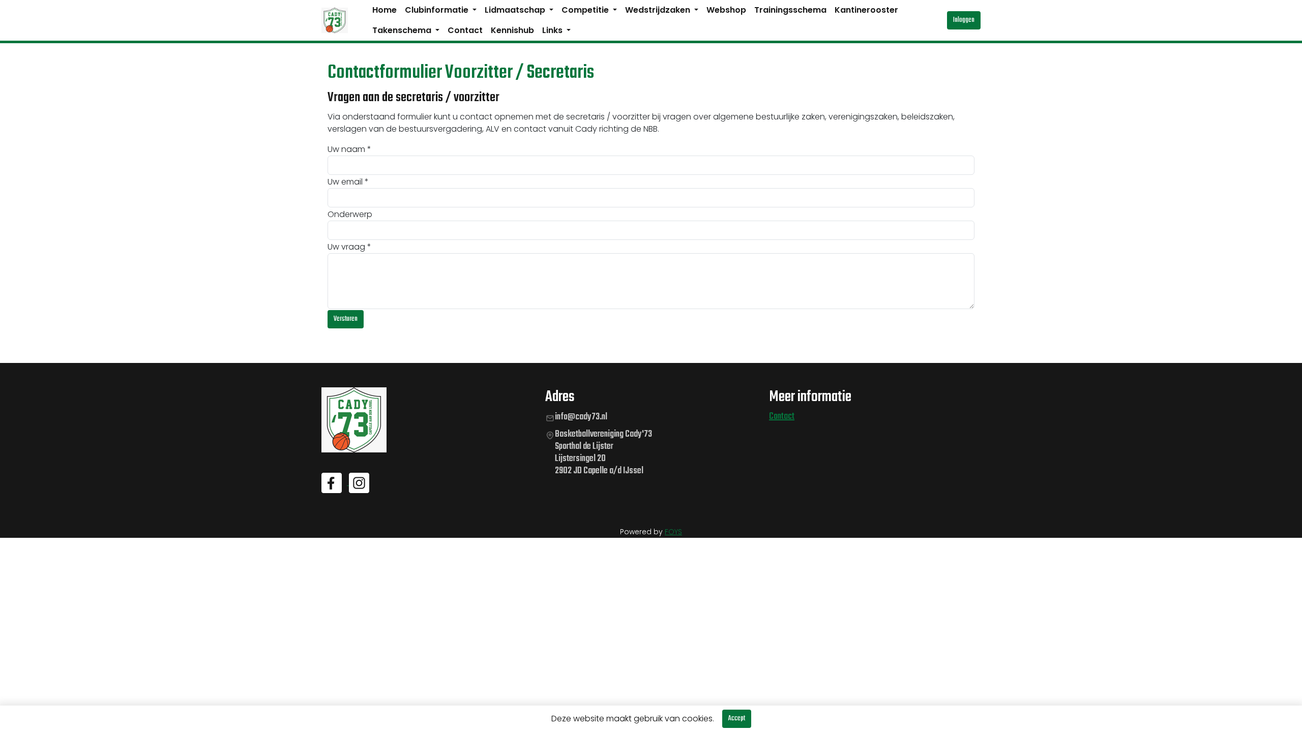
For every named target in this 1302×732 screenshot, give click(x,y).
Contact (465, 30)
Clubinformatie (437, 10)
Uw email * (348, 182)
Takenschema (402, 30)
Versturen (346, 319)
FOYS (673, 532)
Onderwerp (350, 214)
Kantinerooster (866, 10)
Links (553, 30)
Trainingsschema (790, 10)
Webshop (726, 10)
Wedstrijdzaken (658, 10)
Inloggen (963, 20)
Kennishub (512, 30)
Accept (736, 718)
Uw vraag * (349, 247)
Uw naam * (349, 149)
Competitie (586, 10)
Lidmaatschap (516, 10)
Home (384, 10)
